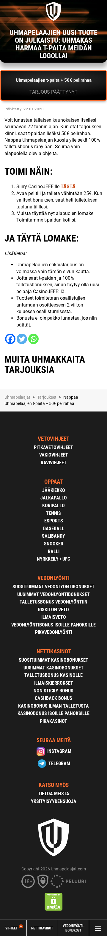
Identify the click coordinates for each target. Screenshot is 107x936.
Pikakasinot (53, 721)
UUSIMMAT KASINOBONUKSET (53, 668)
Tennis (53, 513)
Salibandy (53, 536)
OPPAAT (53, 481)
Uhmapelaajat (17, 397)
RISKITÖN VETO (53, 609)
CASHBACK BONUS (53, 698)
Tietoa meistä (53, 793)
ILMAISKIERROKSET (53, 683)
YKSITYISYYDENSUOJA (53, 801)
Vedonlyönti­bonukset (73, 928)
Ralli (53, 551)
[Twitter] (22, 339)
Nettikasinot (42, 928)
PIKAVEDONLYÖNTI (53, 632)
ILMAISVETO (53, 617)
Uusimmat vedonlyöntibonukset (53, 594)
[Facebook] (10, 339)
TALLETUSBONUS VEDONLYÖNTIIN (53, 602)
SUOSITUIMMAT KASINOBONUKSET (53, 660)
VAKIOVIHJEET (53, 455)
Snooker (53, 544)
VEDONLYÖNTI (53, 578)
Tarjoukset (46, 397)
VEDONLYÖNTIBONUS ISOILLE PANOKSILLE (53, 625)
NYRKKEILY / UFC (53, 559)
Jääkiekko (53, 490)
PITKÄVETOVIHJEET (53, 447)
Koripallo (53, 505)
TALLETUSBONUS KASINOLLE (53, 675)
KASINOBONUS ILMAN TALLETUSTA (53, 706)
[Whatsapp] (33, 339)
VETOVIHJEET (53, 438)
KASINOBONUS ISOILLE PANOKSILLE (53, 713)
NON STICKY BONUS (53, 691)
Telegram (59, 763)
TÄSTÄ (68, 186)
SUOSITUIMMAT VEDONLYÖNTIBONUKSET (53, 587)
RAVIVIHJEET (54, 462)
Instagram (59, 751)
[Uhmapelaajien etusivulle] (53, 11)
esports (53, 521)
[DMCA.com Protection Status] (54, 902)
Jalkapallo (53, 498)
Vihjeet (13, 928)
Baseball (53, 528)
